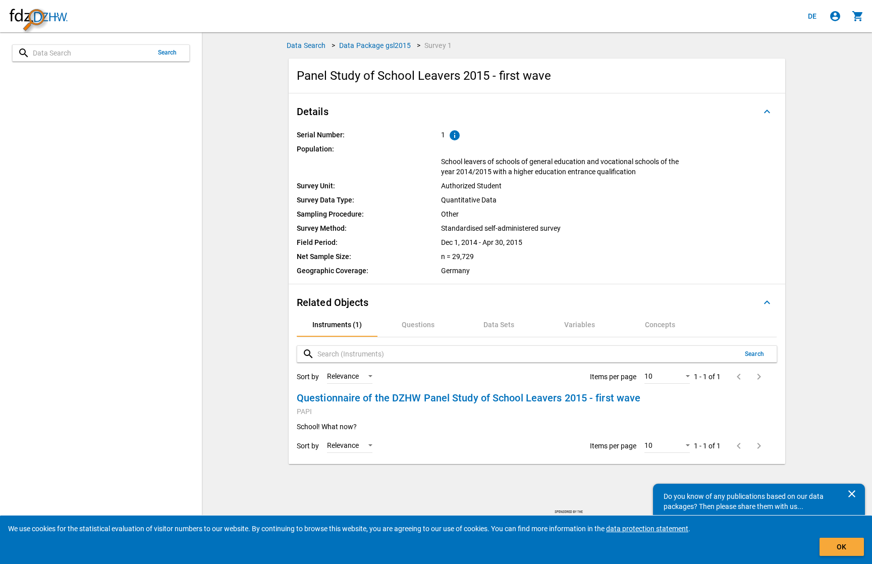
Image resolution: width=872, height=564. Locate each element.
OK (841, 547)
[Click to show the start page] (38, 16)
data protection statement (647, 529)
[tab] (337, 325)
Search (167, 52)
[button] (537, 111)
